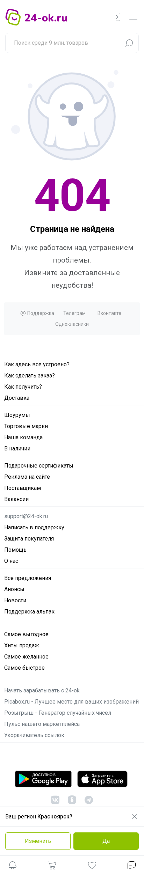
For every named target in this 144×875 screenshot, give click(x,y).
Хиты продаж (21, 645)
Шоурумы (17, 415)
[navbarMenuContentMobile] (133, 17)
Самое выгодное (26, 634)
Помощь (15, 549)
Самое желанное (26, 656)
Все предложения (27, 578)
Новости (15, 600)
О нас (11, 561)
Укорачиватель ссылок (34, 735)
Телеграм (74, 313)
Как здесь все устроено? (37, 364)
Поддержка (40, 313)
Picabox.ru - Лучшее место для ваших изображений (71, 701)
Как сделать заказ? (29, 375)
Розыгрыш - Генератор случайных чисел (57, 712)
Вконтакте (109, 313)
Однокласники (72, 324)
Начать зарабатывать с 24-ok (42, 690)
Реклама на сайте (27, 476)
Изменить (38, 841)
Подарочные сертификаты (38, 465)
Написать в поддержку (34, 527)
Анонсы (14, 589)
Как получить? (23, 386)
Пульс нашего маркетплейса (42, 724)
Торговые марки (26, 426)
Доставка (16, 398)
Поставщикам (22, 488)
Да (106, 841)
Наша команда (23, 437)
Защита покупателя (29, 538)
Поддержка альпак (29, 611)
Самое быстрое (24, 667)
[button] (12, 866)
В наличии (17, 448)
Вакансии (16, 499)
